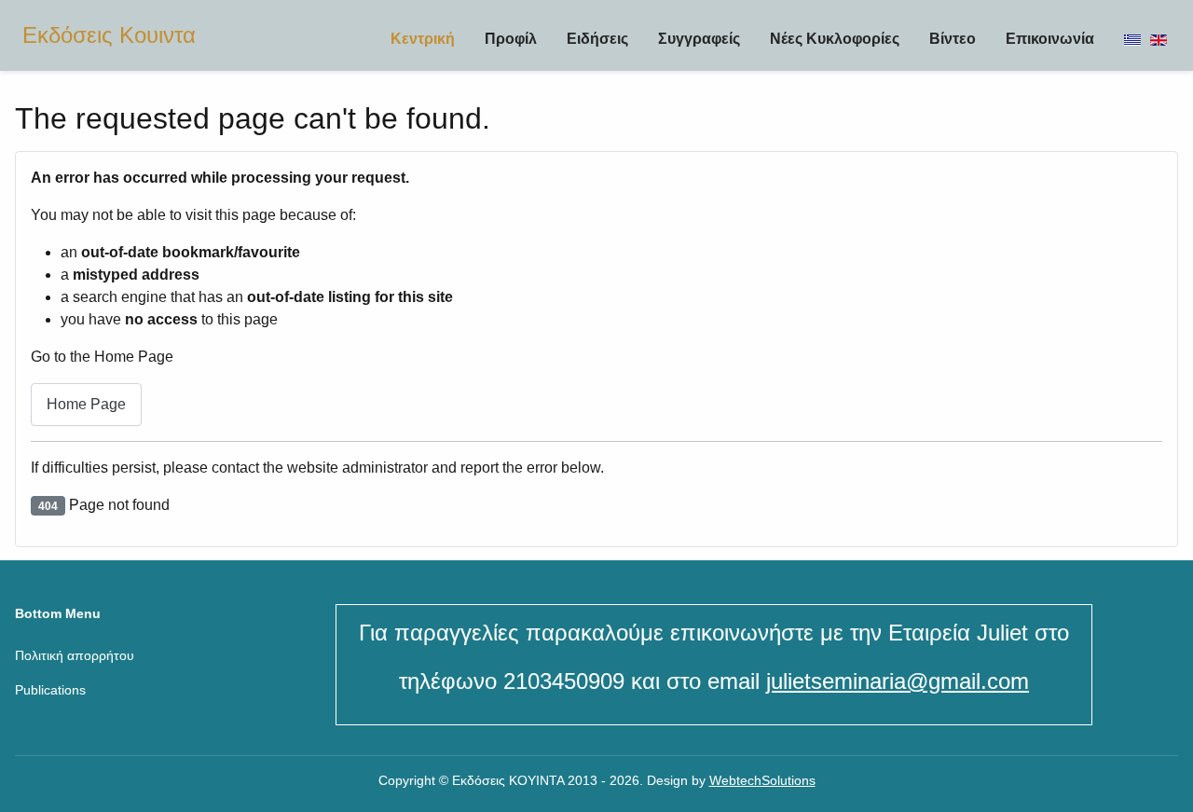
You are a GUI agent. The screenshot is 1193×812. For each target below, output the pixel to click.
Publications (50, 689)
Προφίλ (511, 39)
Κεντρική (423, 39)
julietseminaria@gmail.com (897, 681)
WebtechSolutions (762, 780)
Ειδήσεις (597, 39)
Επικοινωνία (1050, 39)
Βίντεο (952, 39)
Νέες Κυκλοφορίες (834, 39)
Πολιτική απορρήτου (74, 655)
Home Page (86, 404)
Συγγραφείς (699, 39)
